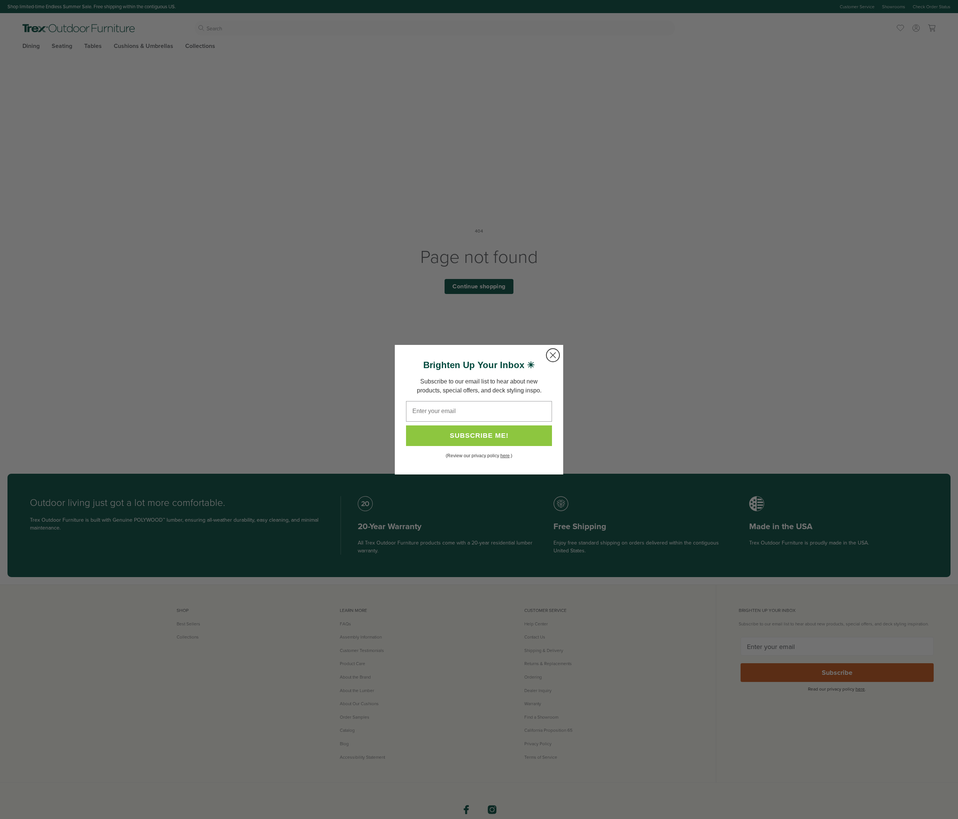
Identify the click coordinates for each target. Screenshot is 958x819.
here (505, 455)
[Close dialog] (552, 355)
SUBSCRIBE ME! (479, 435)
